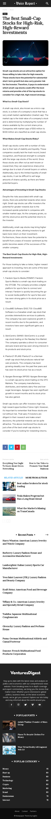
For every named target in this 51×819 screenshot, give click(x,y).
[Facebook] (5, 447)
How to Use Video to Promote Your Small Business (38, 466)
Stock (12, 10)
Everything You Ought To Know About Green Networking (13, 466)
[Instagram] (18, 704)
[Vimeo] (32, 704)
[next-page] (8, 521)
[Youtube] (39, 704)
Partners (33, 811)
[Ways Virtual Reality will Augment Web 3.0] (9, 750)
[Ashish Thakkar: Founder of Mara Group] (9, 725)
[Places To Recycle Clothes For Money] (9, 737)
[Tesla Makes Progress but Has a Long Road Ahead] (9, 498)
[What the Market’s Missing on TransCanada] (9, 511)
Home (5, 10)
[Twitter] (11, 447)
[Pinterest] (17, 447)
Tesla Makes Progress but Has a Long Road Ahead (30, 497)
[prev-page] (4, 521)
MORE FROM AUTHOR (36, 477)
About (17, 811)
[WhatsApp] (23, 447)
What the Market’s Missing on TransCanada (31, 510)
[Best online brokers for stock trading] (9, 486)
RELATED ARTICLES (13, 477)
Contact (25, 811)
